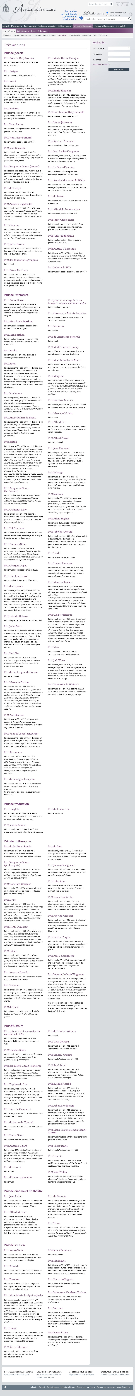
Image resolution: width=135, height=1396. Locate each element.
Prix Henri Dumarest (16, 926)
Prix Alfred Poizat (58, 438)
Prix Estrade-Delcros (16, 616)
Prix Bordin (10, 350)
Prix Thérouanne (58, 1145)
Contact (42, 1387)
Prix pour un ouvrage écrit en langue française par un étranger (67, 301)
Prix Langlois (11, 809)
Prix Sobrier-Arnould (60, 531)
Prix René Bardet (14, 124)
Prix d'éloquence (13, 586)
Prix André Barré (14, 300)
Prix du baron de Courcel (18, 1122)
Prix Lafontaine (57, 881)
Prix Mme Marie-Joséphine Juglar (23, 1295)
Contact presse (53, 1387)
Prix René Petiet (57, 1065)
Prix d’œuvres (23, 31)
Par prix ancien (99, 48)
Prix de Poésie (56, 196)
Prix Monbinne (57, 1260)
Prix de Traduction (59, 809)
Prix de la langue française (19, 779)
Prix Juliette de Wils (59, 267)
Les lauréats (86, 35)
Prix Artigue (11, 71)
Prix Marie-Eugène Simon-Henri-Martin (67, 1131)
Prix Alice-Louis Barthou (18, 321)
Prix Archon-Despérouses (19, 58)
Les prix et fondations (83, 26)
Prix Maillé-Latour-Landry (63, 347)
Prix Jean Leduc (13, 1196)
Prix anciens (62, 35)
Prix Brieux (10, 441)
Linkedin (33, 1387)
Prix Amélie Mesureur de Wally (66, 180)
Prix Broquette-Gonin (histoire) (22, 1065)
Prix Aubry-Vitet (13, 1250)
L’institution (16, 26)
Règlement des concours (22, 35)
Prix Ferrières (12, 1279)
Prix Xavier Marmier (16, 1347)
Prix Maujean (56, 376)
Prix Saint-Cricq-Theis (61, 219)
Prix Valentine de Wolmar (63, 684)
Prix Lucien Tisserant (60, 563)
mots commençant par (118, 12)
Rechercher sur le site (86, 1387)
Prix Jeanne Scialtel (15, 825)
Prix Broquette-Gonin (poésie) (21, 166)
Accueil (6, 26)
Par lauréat (97, 54)
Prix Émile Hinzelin (59, 90)
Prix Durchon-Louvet (16, 576)
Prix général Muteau (60, 1054)
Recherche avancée (101, 65)
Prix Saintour (55, 494)
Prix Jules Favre (13, 626)
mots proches (114, 15)
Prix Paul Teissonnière (61, 955)
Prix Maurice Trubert (60, 582)
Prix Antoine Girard (15, 1145)
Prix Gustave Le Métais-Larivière (67, 313)
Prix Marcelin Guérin (16, 682)
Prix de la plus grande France (21, 672)
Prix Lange (10, 1328)
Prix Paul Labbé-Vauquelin (63, 151)
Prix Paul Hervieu (14, 715)
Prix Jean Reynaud (58, 448)
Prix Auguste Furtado (16, 972)
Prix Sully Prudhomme (61, 235)
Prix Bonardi (11, 1266)
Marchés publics (123, 1387)
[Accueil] (29, 7)
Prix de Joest (11, 1007)
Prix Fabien (10, 951)
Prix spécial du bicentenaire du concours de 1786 (22, 1032)
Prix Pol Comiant (14, 528)
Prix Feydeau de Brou (16, 1084)
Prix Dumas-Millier (15, 544)
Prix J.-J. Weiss (56, 660)
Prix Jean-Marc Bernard (18, 137)
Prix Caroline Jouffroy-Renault (66, 112)
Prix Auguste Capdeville (18, 204)
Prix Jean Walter (57, 1172)
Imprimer (127, 4)
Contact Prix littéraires (100, 35)
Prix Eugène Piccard (59, 1083)
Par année (97, 60)
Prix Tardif (54, 553)
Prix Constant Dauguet (17, 883)
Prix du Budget (12, 188)
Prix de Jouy (55, 846)
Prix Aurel (10, 81)
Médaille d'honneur (59, 1250)
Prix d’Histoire (12, 1167)
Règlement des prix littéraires (81, 1373)
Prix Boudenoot (13, 393)
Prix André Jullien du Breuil (20, 417)
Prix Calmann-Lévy (15, 509)
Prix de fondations (49, 35)
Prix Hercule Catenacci (17, 1109)
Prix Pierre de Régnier (60, 1279)
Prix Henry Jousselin (60, 122)
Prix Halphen (11, 985)
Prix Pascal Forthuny (16, 270)
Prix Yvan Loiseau (58, 1041)
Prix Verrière (55, 1308)
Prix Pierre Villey (58, 1332)
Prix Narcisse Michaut (61, 400)
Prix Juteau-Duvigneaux (62, 865)
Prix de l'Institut (74, 35)
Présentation (7, 35)
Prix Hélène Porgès (59, 937)
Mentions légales (68, 1387)
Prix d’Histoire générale (18, 1177)
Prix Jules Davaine (14, 244)
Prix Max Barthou (14, 334)
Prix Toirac (54, 1223)
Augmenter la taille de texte (124, 4)
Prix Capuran (12, 225)
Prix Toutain (55, 1156)
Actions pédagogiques (104, 26)
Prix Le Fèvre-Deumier (61, 167)
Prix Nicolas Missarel (60, 915)
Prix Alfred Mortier (15, 1212)
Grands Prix (37, 35)
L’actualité (120, 26)
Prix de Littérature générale (64, 336)
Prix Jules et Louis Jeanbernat (21, 733)
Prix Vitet (53, 647)
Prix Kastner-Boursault (61, 141)
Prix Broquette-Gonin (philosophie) (16, 864)
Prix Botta (10, 363)
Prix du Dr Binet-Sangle (17, 846)
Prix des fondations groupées (21, 259)
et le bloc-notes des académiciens (116, 1373)
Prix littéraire (56, 326)
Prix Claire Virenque (60, 614)
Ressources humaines (106, 1387)
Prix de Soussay (57, 1196)
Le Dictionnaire (64, 26)
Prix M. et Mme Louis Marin (64, 360)
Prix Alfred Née (57, 422)
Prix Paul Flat (11, 653)
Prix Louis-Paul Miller (60, 897)
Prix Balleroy (11, 108)
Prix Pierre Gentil (14, 1135)
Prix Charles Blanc (15, 1050)
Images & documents (40, 31)
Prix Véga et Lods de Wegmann (66, 974)
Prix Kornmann (13, 752)
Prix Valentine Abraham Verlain (67, 1292)
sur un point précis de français (18, 1373)
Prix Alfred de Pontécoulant (64, 209)
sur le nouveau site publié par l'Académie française (49, 1375)
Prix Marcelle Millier (60, 413)
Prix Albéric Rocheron (61, 1105)
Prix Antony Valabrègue (62, 248)
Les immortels (30, 26)
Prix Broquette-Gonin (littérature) (16, 490)
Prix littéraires (9, 31)
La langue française (47, 26)
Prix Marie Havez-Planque (63, 58)
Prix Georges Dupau (15, 565)
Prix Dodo (10, 899)
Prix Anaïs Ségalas (58, 518)
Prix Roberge (55, 472)
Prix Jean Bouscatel (15, 148)
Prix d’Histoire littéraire (62, 1031)
